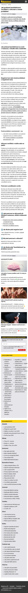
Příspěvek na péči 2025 (10, 429)
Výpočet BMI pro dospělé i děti (12, 518)
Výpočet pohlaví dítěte (10, 541)
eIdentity (11, 176)
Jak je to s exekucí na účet (11, 480)
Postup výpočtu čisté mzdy (11, 471)
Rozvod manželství (9, 539)
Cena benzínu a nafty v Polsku (12, 498)
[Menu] (26, 2)
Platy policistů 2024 (9, 478)
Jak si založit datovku (9, 547)
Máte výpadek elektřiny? (10, 453)
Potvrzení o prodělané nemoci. (11, 225)
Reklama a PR (4, 586)
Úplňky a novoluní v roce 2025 (11, 431)
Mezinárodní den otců (9, 535)
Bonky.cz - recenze (9, 443)
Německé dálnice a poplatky (11, 496)
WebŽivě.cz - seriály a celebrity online (8, 369)
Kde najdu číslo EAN (9, 451)
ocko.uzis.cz (14, 170)
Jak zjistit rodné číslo (9, 557)
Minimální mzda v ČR (9, 476)
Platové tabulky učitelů (10, 474)
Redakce (14, 14)
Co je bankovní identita (10, 555)
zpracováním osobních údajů (14, 346)
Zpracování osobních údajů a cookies (11, 588)
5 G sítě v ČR (7, 508)
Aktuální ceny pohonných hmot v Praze (14, 433)
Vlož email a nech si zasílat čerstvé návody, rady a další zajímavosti (12, 340)
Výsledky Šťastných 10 (10, 572)
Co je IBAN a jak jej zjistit (10, 482)
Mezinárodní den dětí (9, 537)
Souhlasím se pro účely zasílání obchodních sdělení (13, 347)
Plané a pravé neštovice (10, 520)
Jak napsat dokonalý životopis (12, 551)
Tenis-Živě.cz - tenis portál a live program (8, 397)
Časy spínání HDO (8, 457)
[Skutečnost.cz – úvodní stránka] (6, 2)
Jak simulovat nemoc (9, 514)
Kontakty (12, 586)
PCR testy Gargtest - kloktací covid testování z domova (13, 325)
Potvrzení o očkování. (8, 223)
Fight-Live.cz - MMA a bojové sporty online (8, 380)
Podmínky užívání (20, 586)
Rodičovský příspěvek (9, 528)
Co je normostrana (9, 553)
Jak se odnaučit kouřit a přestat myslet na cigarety (12, 300)
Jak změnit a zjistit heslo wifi (11, 559)
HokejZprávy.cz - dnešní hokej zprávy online (8, 391)
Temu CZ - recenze (9, 441)
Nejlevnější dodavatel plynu (11, 459)
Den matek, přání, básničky (11, 533)
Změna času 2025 (8, 435)
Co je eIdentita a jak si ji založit (12, 549)
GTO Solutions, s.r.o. (6, 590)
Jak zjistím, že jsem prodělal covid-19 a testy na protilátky (13, 274)
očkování (3, 150)
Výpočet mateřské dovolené (11, 526)
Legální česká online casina (11, 574)
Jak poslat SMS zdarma (10, 561)
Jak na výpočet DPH (9, 469)
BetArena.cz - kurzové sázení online (8, 374)
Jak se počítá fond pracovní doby (12, 484)
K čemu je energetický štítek (11, 455)
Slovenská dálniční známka (11, 490)
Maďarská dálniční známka (11, 492)
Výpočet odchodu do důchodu (11, 467)
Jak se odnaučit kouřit (9, 516)
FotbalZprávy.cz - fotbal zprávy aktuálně (8, 386)
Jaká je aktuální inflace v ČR (11, 465)
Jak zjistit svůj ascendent (10, 567)
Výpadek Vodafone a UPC (10, 506)
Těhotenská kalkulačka (10, 530)
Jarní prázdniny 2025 (9, 427)
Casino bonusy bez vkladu (11, 569)
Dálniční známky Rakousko (11, 494)
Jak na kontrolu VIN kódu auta (12, 504)
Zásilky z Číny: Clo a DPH (10, 445)
